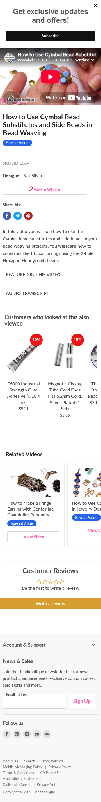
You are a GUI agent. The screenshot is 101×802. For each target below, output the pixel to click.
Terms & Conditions (18, 772)
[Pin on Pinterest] (28, 216)
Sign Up (82, 701)
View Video (34, 536)
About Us (10, 761)
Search (29, 761)
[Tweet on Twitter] (17, 216)
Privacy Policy (60, 767)
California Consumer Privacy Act (29, 784)
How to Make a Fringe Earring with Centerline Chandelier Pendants (30, 508)
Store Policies (52, 761)
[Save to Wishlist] (30, 189)
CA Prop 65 (49, 772)
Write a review (50, 603)
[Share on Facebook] (7, 216)
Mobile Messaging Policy (22, 767)
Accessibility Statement (22, 778)
